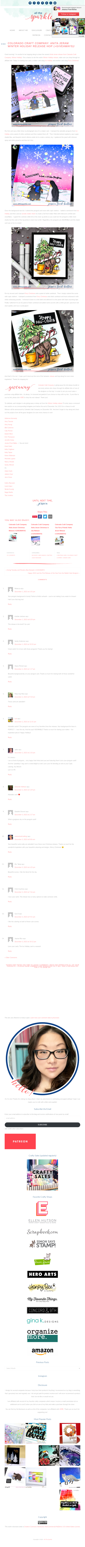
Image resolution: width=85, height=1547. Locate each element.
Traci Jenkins (9, 495)
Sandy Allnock (9, 465)
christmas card (61, 555)
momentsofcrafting (21, 836)
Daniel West (9, 434)
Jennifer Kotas (9, 440)
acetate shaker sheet (28, 214)
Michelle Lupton (10, 458)
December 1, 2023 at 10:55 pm (25, 644)
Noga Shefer (9, 492)
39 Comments (11, 555)
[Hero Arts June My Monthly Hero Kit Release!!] (49, 1456)
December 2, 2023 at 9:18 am (25, 697)
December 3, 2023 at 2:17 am (25, 814)
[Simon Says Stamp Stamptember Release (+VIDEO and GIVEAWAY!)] (70, 1500)
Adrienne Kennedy (11, 418)
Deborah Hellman (20, 787)
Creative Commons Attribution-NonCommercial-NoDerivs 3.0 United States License (52, 1526)
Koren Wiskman (10, 455)
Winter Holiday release (50, 57)
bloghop (34, 555)
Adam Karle (8, 471)
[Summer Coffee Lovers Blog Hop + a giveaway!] (36, 1478)
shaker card (67, 557)
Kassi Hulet (8, 446)
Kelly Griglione (9, 449)
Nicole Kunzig (9, 489)
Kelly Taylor (8, 452)
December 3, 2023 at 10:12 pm (25, 941)
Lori (16, 718)
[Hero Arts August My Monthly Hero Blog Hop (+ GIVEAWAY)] (70, 1456)
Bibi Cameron (9, 427)
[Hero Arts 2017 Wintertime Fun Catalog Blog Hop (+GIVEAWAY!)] (70, 1478)
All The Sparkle (48, 1539)
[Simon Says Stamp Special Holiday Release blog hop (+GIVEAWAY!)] (15, 1456)
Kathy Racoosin (10, 483)
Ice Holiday (48, 60)
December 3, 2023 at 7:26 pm (25, 892)
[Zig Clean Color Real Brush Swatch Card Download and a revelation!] (15, 1434)
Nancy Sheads (9, 462)
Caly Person (9, 431)
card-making (42, 555)
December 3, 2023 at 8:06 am (25, 839)
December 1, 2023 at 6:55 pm (25, 591)
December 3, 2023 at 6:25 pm (25, 867)
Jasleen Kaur (9, 474)
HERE (22, 397)
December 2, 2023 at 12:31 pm (25, 722)
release (52, 376)
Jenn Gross (8, 477)
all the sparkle (42, 15)
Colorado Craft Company (46, 385)
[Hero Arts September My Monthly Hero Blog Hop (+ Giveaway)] (70, 1434)
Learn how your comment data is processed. (44, 1018)
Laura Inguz (8, 486)
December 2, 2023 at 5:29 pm (25, 790)
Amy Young (8, 424)
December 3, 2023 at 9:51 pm (25, 917)
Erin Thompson (10, 437)
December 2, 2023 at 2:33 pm (25, 753)
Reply (10, 604)
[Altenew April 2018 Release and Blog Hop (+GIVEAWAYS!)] (36, 1434)
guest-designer (36, 557)
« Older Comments (11, 957)
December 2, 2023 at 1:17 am (25, 669)
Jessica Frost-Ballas (11, 443)
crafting (49, 555)
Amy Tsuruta (9, 421)
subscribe (42, 1125)
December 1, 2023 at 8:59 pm (25, 619)
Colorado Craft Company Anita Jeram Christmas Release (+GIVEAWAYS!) (18, 528)
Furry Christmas (73, 60)
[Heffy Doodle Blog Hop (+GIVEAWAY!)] (15, 1478)
